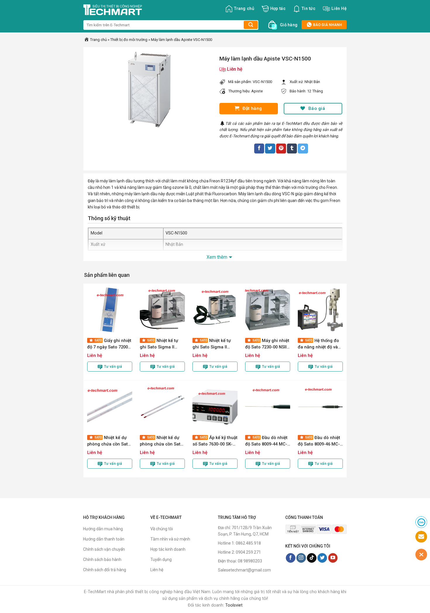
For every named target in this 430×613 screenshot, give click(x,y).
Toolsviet (233, 605)
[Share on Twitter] (270, 148)
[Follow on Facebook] (290, 558)
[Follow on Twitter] (322, 558)
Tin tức (308, 8)
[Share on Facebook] (259, 148)
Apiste (257, 91)
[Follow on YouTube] (333, 558)
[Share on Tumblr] (292, 148)
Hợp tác (277, 8)
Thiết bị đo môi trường (128, 39)
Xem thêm (217, 257)
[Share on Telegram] (303, 148)
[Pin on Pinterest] (281, 148)
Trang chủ (244, 8)
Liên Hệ (339, 8)
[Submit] (251, 25)
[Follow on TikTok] (312, 558)
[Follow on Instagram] (301, 558)
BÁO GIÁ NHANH (327, 25)
